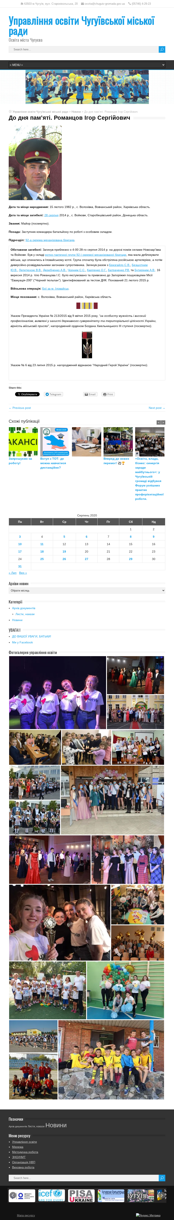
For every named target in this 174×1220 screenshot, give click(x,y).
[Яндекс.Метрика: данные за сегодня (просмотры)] (148, 1215)
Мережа (17, 1147)
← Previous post (20, 408)
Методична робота (25, 1152)
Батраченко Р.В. (119, 270)
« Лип (13, 572)
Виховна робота (23, 1167)
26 (64, 559)
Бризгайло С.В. (119, 265)
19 (64, 551)
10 (20, 544)
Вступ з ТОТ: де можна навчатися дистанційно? (53, 463)
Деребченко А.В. (54, 270)
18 (42, 551)
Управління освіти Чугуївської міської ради (81, 25)
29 (130, 559)
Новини (17, 620)
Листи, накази (25, 614)
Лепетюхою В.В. (30, 270)
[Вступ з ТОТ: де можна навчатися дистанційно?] (56, 441)
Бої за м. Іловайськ (55, 288)
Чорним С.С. (76, 270)
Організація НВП (23, 1162)
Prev (13, 1195)
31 (20, 566)
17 (20, 551)
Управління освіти (24, 1141)
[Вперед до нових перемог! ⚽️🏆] (119, 441)
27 (86, 559)
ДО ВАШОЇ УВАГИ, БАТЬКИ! (31, 636)
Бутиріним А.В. (145, 270)
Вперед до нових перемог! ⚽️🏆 (116, 461)
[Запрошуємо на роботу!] (24, 441)
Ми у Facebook (22, 642)
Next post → (157, 408)
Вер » (23, 572)
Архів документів (23, 608)
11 (42, 544)
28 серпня (51, 215)
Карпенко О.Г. (96, 270)
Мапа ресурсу (26, 1215)
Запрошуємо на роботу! (20, 461)
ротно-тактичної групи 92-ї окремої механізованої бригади (85, 254)
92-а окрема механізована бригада (49, 240)
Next (161, 1195)
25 (42, 559)
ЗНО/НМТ (19, 1157)
